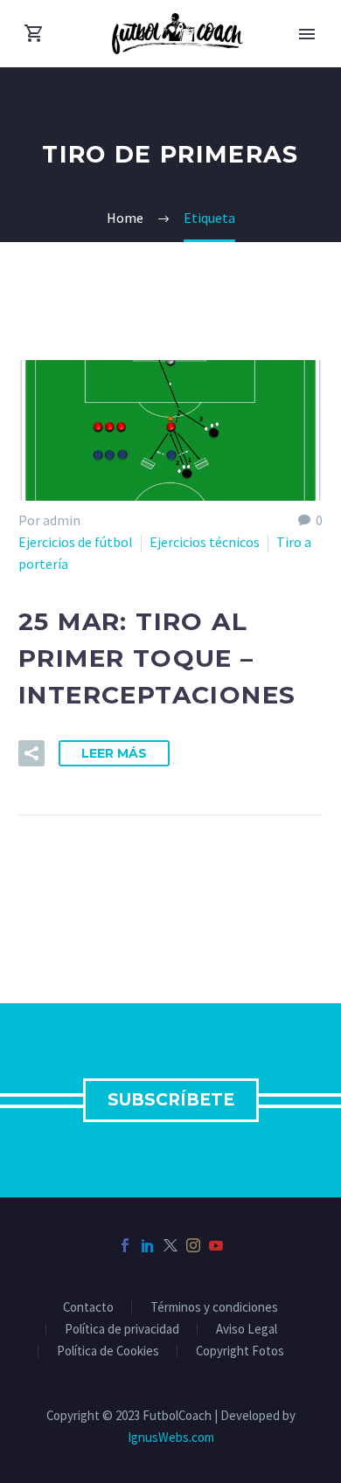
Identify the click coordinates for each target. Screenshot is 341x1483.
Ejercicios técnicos (205, 542)
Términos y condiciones (214, 1307)
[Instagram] (193, 1245)
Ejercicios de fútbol (75, 542)
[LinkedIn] (148, 1245)
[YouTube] (216, 1245)
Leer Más (114, 753)
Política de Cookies (108, 1351)
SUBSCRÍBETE (171, 1100)
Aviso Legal (246, 1329)
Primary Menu (307, 34)
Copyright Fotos (240, 1351)
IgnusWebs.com (171, 1437)
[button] (31, 753)
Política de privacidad (122, 1329)
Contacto (88, 1307)
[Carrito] (34, 34)
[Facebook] (125, 1245)
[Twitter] (170, 1245)
